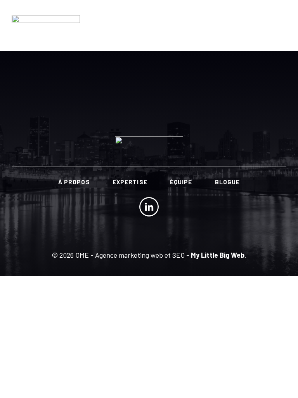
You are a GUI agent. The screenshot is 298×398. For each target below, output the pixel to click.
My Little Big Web (217, 255)
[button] (279, 24)
